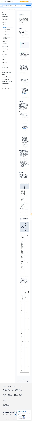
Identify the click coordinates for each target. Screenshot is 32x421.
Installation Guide (5, 16)
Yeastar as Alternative (6, 405)
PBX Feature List (5, 404)
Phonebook (5, 32)
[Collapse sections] (30, 9)
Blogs (19, 389)
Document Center (10, 1)
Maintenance (5, 62)
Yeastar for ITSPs (5, 406)
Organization (5, 43)
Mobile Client (24, 51)
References (4, 70)
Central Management (10, 395)
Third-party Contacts (7, 31)
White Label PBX (16, 390)
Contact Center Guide (5, 79)
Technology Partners (4, 394)
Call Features (5, 54)
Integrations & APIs (16, 392)
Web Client (26, 52)
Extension (4, 24)
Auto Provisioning (5, 46)
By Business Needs (15, 397)
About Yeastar (5, 388)
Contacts (11, 9)
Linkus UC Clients (10, 390)
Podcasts (20, 395)
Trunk (4, 51)
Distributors (5, 390)
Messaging (4, 56)
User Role (4, 48)
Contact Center (16, 389)
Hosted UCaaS (16, 388)
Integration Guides (5, 83)
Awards (4, 396)
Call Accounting (5, 67)
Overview (14, 9)
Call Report (4, 65)
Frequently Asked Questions (7, 88)
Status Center (5, 22)
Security (4, 59)
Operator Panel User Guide (6, 77)
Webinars (20, 394)
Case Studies (21, 390)
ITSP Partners (5, 391)
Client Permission (5, 40)
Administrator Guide (6, 9)
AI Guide (3, 74)
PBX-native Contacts (7, 29)
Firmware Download (23, 1)
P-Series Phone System (10, 389)
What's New (4, 14)
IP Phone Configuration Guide (7, 81)
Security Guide (4, 86)
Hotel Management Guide (6, 76)
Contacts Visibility (6, 34)
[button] (2, 19)
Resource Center (21, 388)
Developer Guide (5, 85)
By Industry (15, 394)
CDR (3, 64)
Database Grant (5, 69)
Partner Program (5, 389)
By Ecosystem (16, 395)
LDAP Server (5, 41)
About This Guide (5, 19)
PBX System (5, 57)
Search (29, 5)
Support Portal (29, 217)
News (4, 395)
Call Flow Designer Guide (6, 72)
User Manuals (21, 391)
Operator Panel (5, 49)
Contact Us (4, 400)
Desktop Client (22, 52)
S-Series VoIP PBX (10, 391)
